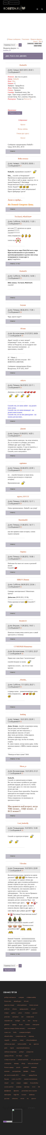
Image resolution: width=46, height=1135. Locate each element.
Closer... (24, 1075)
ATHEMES (31, 1108)
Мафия (25, 1083)
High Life (16, 1094)
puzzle (18, 1067)
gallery (13, 1013)
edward (33, 1009)
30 (21, 527)
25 (22, 335)
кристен (36, 1044)
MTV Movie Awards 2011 (11, 1075)
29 (21, 503)
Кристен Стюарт (9, 1005)
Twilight (17, 1020)
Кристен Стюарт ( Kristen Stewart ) (14, 1028)
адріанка (23, 463)
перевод (31, 1036)
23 (21, 278)
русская (6, 1098)
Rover (33, 1087)
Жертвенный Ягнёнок (23, 1048)
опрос (26, 1055)
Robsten (14, 1009)
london (27, 1024)
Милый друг (17, 1001)
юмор (21, 1040)
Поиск (35, 41)
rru (28, 1098)
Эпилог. (23, 138)
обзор (23, 1063)
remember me (8, 1020)
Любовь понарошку (10, 1052)
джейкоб (25, 1067)
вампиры (34, 1067)
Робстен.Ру (27, 99)
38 (22, 830)
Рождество (30, 1052)
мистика (26, 1087)
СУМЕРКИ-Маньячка (23, 646)
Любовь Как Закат (9, 1044)
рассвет (35, 1013)
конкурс (14, 1040)
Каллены (6, 1071)
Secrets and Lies (8, 1087)
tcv (18, 48)
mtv (22, 1017)
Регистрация (14, 2)
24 (21, 312)
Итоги (22, 1098)
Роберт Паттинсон (10, 997)
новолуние (36, 1024)
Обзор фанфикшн (31, 1040)
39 (22, 870)
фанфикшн (7, 1091)
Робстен (6, 1009)
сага (12, 1083)
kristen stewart (33, 1005)
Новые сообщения (14, 39)
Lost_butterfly (23, 823)
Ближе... (33, 1071)
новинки (18, 1087)
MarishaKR (23, 520)
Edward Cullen (8, 1036)
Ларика (23, 552)
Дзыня (23, 429)
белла (21, 1024)
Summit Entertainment (30, 1079)
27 (21, 435)
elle (24, 1020)
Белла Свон (7, 1001)
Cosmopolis (7, 1063)
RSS (40, 41)
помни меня (30, 1017)
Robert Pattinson (22, 1005)
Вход (5, 2)
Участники (25, 39)
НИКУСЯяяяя (23, 580)
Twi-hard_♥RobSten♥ (23, 217)
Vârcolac (23, 863)
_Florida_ (23, 680)
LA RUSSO (24, 1094)
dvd (29, 1020)
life (39, 1087)
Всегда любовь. (23, 129)
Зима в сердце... (15, 200)
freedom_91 (7, 50)
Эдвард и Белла (9, 1055)
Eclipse (6, 1013)
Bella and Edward (33, 1063)
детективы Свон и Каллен (29, 1091)
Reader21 (23, 621)
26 (21, 387)
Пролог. (23, 124)
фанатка (16, 1091)
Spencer (33, 1098)
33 (21, 628)
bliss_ (14, 81)
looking (23, 714)
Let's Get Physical (36, 1059)
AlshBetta (31, 1094)
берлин (6, 1079)
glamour (6, 1024)
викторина (7, 1094)
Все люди (19, 1055)
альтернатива (16, 1071)
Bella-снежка (23, 159)
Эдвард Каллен (24, 1009)
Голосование (32, 1028)
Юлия (23, 329)
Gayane (23, 305)
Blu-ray (35, 1020)
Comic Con (7, 1032)
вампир (16, 1063)
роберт (21, 1052)
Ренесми (7, 1017)
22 (21, 223)
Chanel (6, 1083)
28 (21, 470)
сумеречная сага (21, 1036)
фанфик (25, 1071)
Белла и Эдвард (9, 1067)
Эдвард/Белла (33, 1075)
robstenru (15, 1098)
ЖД (30, 1044)
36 (21, 721)
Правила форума (36, 39)
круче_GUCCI (23, 496)
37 (22, 773)
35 (21, 687)
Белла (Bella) (34, 1083)
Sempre (19, 1083)
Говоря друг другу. (23, 133)
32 (21, 587)
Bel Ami (26, 1001)
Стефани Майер (31, 997)
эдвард (14, 1024)
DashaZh (23, 65)
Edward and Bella (23, 1059)
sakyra (23, 380)
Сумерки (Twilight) (24, 1032)
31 (21, 559)
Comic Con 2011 (16, 1079)
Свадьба (6, 1040)
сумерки (21, 997)
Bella (14, 1032)
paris (5, 1048)
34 (22, 653)
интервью (15, 1017)
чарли (12, 1048)
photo (20, 1013)
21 (21, 165)
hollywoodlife (22, 1044)
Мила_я (23, 766)
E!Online (27, 1013)
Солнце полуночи (9, 1059)
